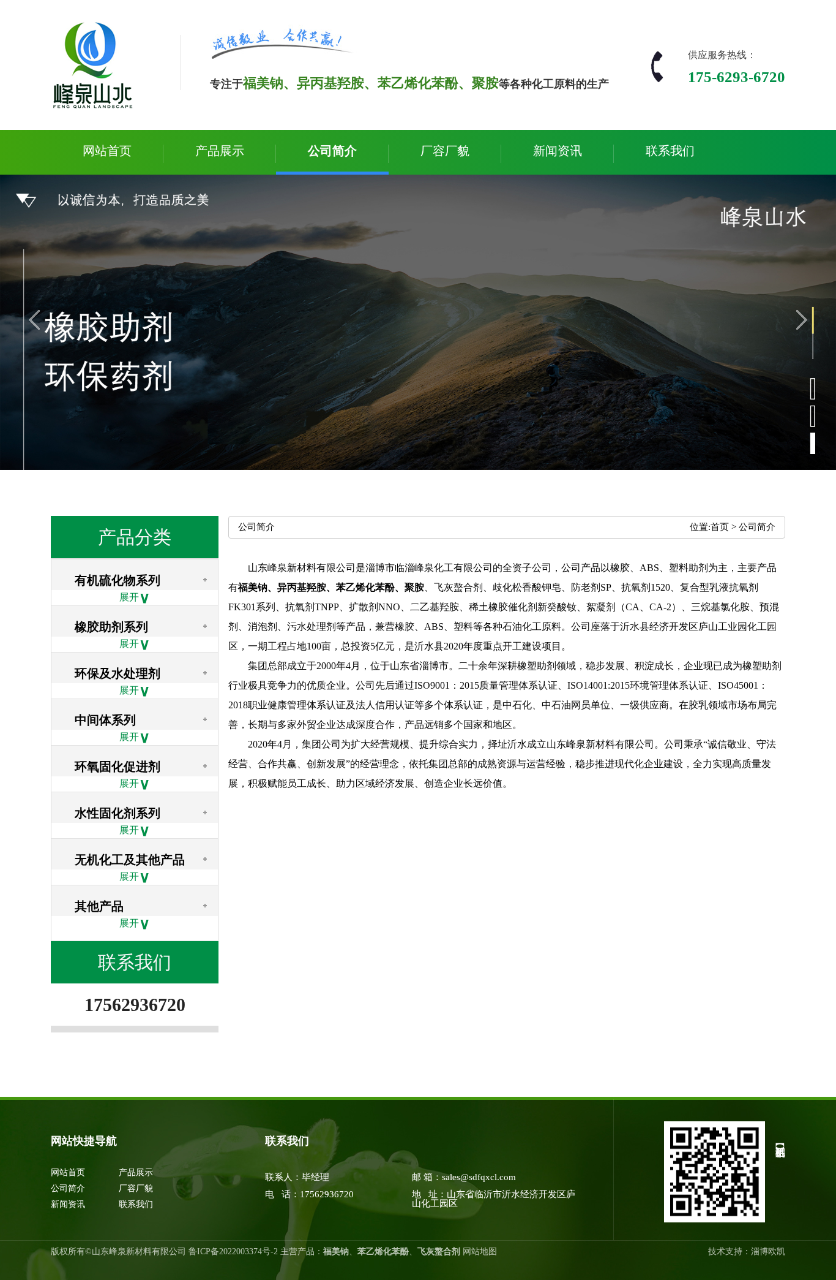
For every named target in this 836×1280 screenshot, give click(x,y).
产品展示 (219, 150)
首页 (720, 527)
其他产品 (99, 906)
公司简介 (332, 150)
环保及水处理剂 (117, 673)
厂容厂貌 (444, 150)
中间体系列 (105, 720)
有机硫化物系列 (117, 580)
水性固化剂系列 (117, 813)
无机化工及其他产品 (130, 859)
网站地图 (480, 1251)
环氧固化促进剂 (117, 766)
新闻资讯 (557, 150)
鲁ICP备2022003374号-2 (233, 1251)
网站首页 (107, 150)
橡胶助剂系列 (111, 627)
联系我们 (670, 150)
